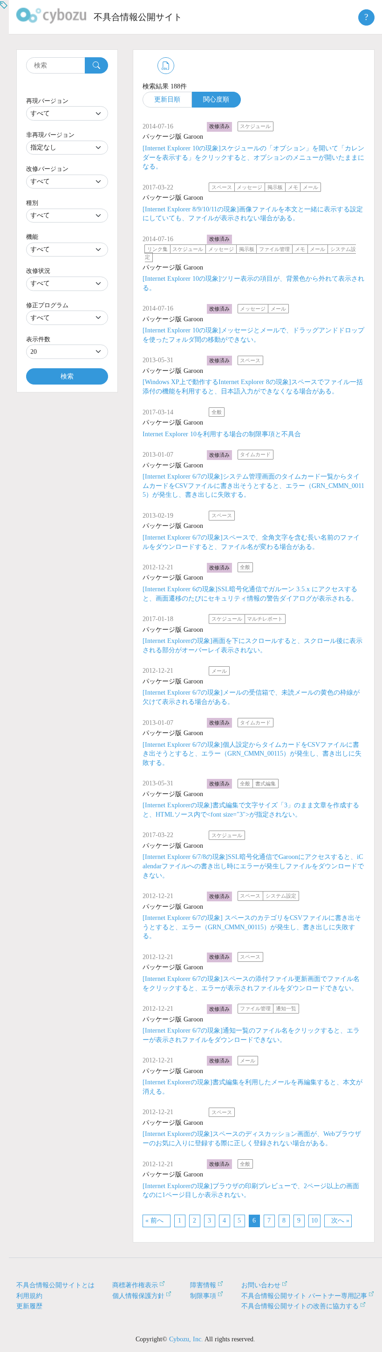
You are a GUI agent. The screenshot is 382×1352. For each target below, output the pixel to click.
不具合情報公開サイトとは (55, 1285)
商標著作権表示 (135, 1285)
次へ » (340, 1220)
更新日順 (167, 99)
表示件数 (38, 339)
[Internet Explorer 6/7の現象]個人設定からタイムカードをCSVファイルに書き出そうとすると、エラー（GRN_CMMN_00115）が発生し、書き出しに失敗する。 (252, 753)
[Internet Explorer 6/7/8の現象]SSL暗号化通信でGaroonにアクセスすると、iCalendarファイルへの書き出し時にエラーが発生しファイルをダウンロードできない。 (253, 866)
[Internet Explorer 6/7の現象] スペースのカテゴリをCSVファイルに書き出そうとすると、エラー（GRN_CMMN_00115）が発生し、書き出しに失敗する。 (252, 927)
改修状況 (38, 270)
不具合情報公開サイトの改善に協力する (300, 1306)
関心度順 (216, 99)
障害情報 (203, 1285)
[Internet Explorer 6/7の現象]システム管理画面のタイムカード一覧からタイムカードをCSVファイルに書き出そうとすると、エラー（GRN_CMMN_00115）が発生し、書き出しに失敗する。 (253, 485)
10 (314, 1220)
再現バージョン (47, 100)
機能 (32, 236)
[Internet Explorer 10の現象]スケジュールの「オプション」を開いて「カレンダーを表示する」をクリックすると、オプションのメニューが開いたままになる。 (253, 157)
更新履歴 (29, 1306)
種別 (32, 202)
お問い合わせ (260, 1285)
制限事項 (203, 1295)
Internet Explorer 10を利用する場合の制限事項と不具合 (222, 434)
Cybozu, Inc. (186, 1339)
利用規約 (29, 1295)
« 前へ (154, 1220)
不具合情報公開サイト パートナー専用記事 (304, 1295)
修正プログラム (47, 305)
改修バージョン (47, 168)
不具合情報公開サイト (138, 17)
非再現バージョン (50, 134)
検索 (67, 376)
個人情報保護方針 (138, 1295)
